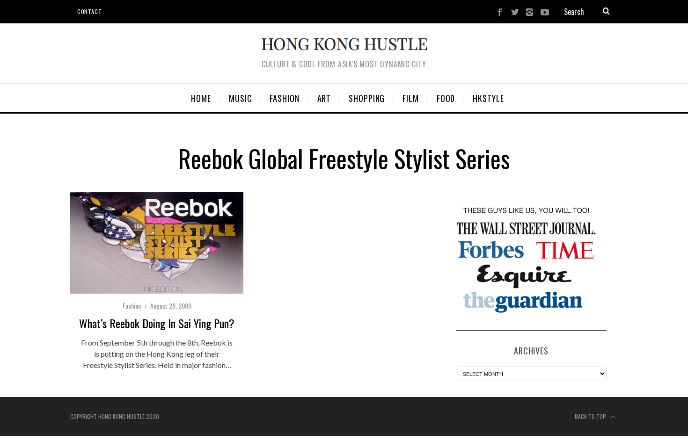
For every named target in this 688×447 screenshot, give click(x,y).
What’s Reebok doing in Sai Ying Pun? (156, 323)
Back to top (591, 416)
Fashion (132, 305)
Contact (89, 11)
